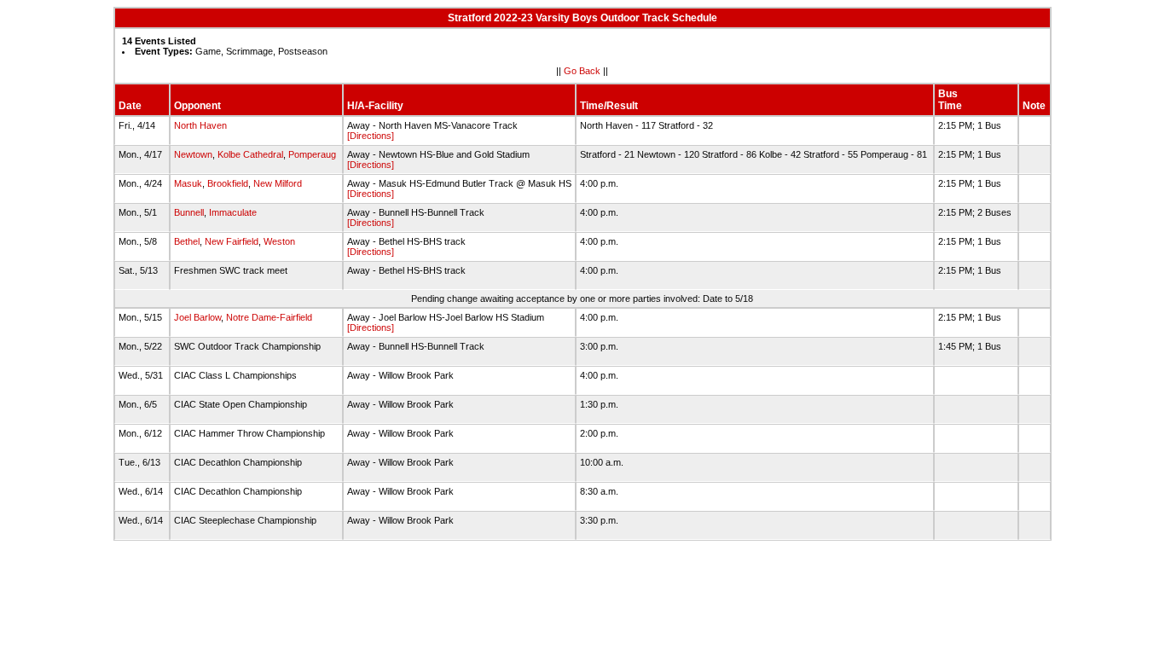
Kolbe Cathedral (250, 154)
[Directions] (370, 135)
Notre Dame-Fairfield (269, 317)
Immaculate (233, 212)
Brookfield (227, 183)
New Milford (277, 183)
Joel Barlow (197, 317)
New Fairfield (231, 241)
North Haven (200, 125)
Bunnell (189, 212)
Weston (279, 241)
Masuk (188, 183)
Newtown (193, 154)
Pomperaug (312, 154)
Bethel (187, 241)
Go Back (582, 71)
